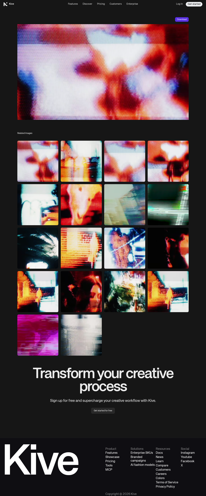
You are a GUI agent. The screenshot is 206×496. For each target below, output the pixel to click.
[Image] (81, 161)
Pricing (101, 4)
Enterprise (132, 4)
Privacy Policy (165, 486)
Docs (159, 452)
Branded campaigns (138, 459)
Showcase (112, 457)
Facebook (187, 461)
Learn (160, 461)
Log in (179, 4)
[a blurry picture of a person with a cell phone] (37, 161)
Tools (109, 465)
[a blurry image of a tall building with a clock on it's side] (168, 204)
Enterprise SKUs (142, 452)
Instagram (188, 452)
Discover (87, 4)
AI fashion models (143, 465)
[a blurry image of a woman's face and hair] (168, 161)
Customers (116, 4)
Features (73, 4)
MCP (108, 469)
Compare (162, 465)
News (159, 457)
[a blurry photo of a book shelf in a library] (124, 204)
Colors (160, 478)
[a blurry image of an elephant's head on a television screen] (81, 204)
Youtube (186, 457)
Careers (161, 474)
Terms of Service (167, 482)
